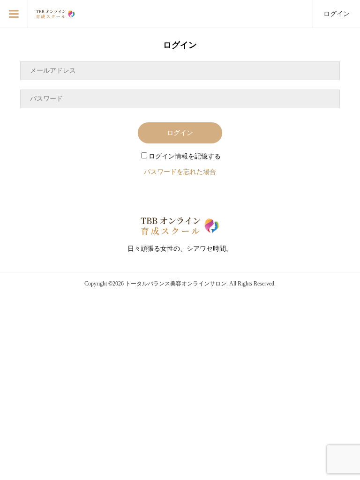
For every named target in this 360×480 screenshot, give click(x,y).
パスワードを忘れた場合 (180, 171)
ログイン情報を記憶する (185, 156)
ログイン (336, 13)
